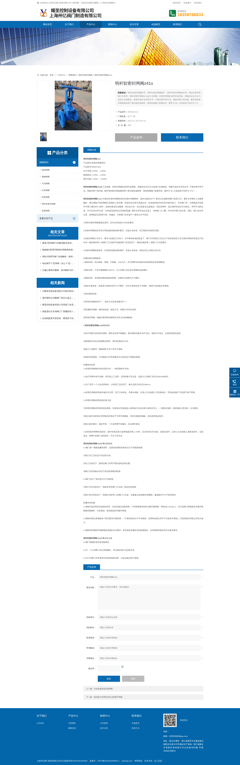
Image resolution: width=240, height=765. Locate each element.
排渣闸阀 (46, 197)
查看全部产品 (46, 218)
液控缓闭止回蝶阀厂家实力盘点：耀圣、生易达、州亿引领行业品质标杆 (59, 298)
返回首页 (177, 3)
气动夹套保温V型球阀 (103, 689)
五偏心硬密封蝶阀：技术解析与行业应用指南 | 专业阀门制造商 (59, 270)
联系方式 (135, 728)
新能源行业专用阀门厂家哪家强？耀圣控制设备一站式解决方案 (59, 311)
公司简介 (40, 723)
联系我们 (198, 3)
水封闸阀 (46, 190)
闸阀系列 (72, 75)
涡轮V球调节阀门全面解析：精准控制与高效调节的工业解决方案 (59, 256)
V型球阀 (71, 723)
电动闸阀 (46, 170)
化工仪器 (158, 761)
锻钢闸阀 (46, 177)
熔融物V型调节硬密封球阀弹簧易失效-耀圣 (59, 250)
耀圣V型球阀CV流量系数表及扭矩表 (59, 243)
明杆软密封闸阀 (85, 75)
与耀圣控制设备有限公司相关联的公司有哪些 (59, 291)
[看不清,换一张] (143, 666)
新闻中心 (112, 24)
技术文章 (134, 24)
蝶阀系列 (72, 728)
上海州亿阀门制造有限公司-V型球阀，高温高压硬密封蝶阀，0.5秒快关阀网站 (81, 3)
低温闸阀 (46, 211)
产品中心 (90, 24)
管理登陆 (138, 761)
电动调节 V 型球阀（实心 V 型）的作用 (59, 263)
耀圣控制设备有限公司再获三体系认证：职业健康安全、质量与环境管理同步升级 (59, 304)
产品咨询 (136, 137)
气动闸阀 (46, 183)
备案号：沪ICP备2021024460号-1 (104, 761)
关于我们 (69, 24)
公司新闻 (104, 723)
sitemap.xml (127, 761)
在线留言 (187, 3)
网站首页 (47, 24)
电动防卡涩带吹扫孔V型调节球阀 (108, 697)
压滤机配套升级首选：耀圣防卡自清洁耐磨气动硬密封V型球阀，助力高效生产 (59, 318)
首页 (52, 75)
